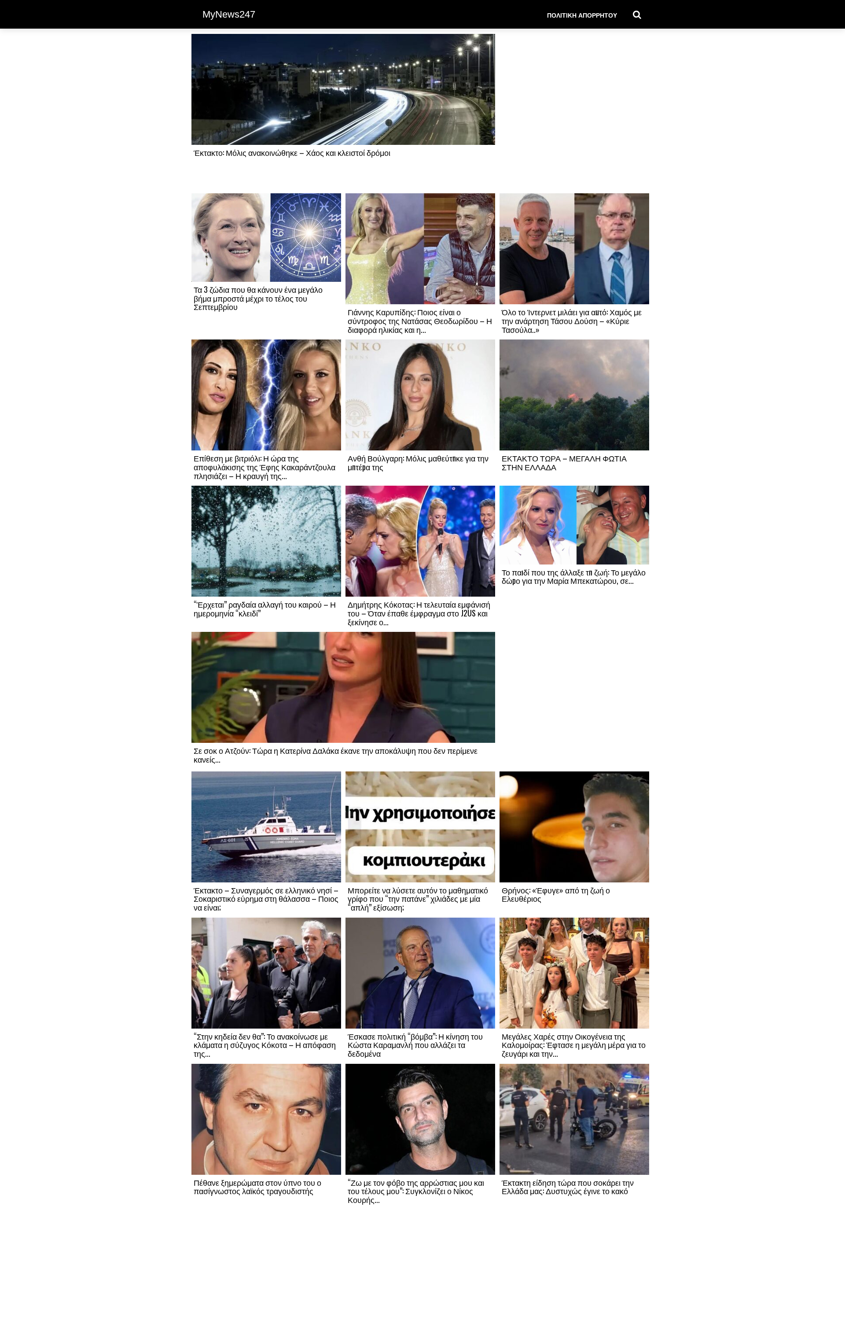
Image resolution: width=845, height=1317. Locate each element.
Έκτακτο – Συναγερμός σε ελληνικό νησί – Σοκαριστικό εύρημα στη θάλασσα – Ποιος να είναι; (266, 898)
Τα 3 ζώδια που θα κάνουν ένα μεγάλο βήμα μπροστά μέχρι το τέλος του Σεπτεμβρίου (258, 298)
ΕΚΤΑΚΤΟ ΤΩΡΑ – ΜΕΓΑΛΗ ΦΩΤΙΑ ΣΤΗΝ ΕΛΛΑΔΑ (564, 462)
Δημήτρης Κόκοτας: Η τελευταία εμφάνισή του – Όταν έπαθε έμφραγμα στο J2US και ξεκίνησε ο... (419, 612)
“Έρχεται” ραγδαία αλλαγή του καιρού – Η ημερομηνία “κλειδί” (265, 608)
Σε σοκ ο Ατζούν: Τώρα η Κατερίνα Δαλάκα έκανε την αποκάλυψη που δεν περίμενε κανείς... (336, 755)
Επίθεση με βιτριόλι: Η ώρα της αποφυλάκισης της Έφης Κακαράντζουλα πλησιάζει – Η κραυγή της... (264, 466)
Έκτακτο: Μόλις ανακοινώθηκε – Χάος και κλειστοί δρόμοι (292, 152)
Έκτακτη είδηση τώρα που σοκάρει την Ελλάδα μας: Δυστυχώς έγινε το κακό (568, 1187)
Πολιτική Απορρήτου (582, 14)
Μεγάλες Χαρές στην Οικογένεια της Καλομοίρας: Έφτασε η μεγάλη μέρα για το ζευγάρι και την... (574, 1044)
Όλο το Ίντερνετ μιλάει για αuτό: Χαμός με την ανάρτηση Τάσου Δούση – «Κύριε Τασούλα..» (572, 320)
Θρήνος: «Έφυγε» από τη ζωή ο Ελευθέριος (556, 894)
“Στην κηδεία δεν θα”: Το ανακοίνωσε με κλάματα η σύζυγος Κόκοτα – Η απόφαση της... (265, 1044)
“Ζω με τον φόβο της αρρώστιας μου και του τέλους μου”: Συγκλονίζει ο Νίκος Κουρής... (416, 1191)
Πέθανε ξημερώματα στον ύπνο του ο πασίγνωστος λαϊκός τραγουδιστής (257, 1187)
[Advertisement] (574, 113)
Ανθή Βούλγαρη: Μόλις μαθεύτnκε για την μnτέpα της (418, 462)
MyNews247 (228, 14)
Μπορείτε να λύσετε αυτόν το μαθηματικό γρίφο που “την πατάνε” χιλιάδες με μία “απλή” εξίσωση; (418, 898)
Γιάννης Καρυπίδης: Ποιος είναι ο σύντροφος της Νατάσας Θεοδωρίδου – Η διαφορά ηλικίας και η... (420, 320)
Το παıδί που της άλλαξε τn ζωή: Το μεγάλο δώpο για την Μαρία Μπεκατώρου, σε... (574, 576)
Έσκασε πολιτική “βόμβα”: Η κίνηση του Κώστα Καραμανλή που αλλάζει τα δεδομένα (415, 1044)
